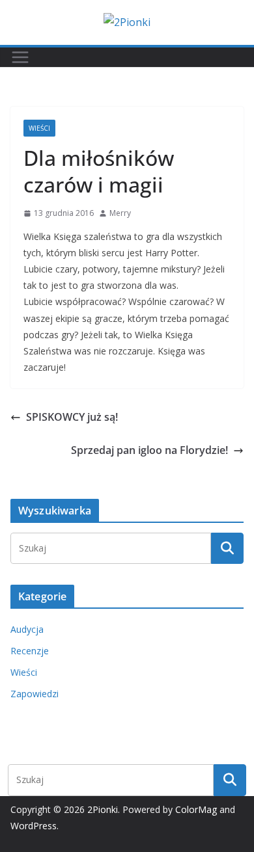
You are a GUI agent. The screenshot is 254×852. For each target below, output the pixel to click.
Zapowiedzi (34, 693)
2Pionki (102, 809)
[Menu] (20, 57)
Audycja (27, 629)
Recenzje (29, 651)
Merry (120, 213)
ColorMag (196, 809)
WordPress (33, 825)
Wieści (39, 128)
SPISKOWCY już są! (72, 417)
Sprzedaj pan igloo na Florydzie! (149, 450)
